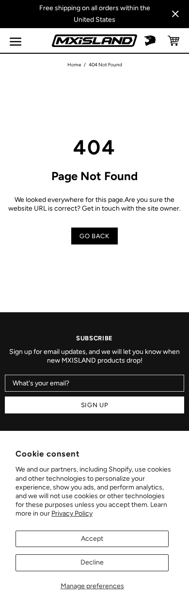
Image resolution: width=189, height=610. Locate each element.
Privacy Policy (72, 513)
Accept (92, 538)
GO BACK (94, 236)
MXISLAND (94, 40)
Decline (92, 562)
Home (74, 64)
